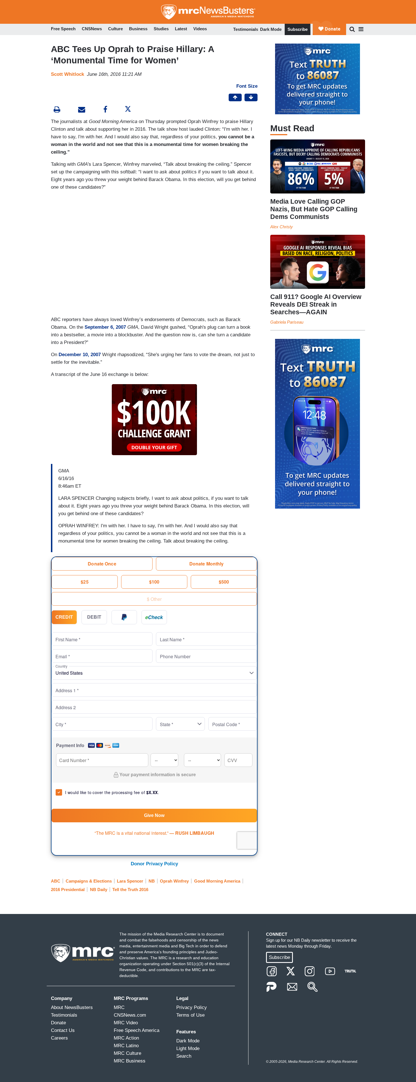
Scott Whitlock (67, 74)
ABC (55, 881)
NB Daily (98, 889)
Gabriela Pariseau (286, 322)
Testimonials (245, 29)
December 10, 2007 (80, 354)
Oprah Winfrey (174, 881)
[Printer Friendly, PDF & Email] (81, 110)
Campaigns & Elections (89, 881)
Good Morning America (217, 881)
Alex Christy (281, 226)
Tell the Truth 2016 (130, 889)
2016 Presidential (68, 889)
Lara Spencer (130, 881)
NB (152, 881)
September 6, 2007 (105, 327)
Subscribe (298, 29)
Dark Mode (271, 29)
